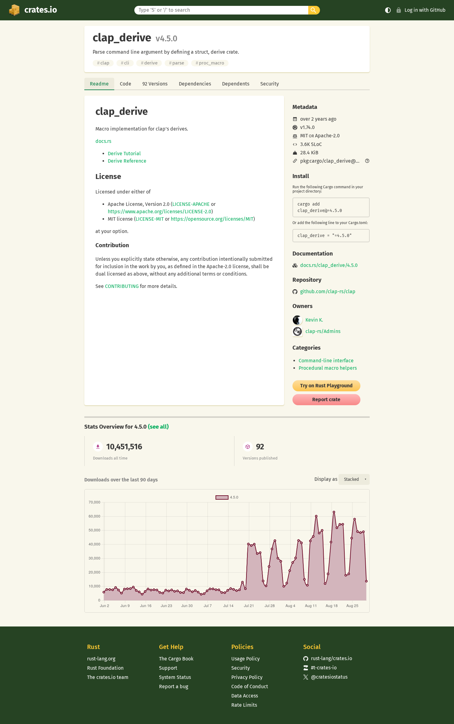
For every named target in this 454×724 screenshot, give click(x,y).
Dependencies (195, 84)
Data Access (244, 696)
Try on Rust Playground (326, 386)
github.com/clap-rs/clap (327, 291)
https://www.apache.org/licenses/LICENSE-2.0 (159, 211)
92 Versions (154, 84)
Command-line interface (326, 361)
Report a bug (173, 686)
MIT (304, 136)
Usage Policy (245, 659)
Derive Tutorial (124, 153)
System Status (175, 677)
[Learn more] (367, 161)
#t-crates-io (320, 668)
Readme (99, 84)
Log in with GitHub (425, 10)
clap (103, 63)
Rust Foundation (105, 668)
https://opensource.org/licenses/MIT (212, 219)
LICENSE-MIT (150, 219)
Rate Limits (244, 705)
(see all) (158, 426)
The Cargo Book (176, 659)
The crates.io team (107, 677)
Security (269, 84)
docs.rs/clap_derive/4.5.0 (329, 265)
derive (149, 63)
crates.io (40, 10)
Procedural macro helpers (328, 368)
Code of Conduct (249, 686)
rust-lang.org (101, 659)
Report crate (326, 399)
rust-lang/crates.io (327, 658)
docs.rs (103, 141)
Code (125, 84)
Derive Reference (127, 161)
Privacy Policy (247, 677)
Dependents (235, 84)
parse (176, 63)
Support (168, 668)
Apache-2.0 (327, 136)
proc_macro (209, 63)
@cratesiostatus (325, 677)
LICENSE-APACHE (191, 204)
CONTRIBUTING (122, 286)
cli (125, 63)
